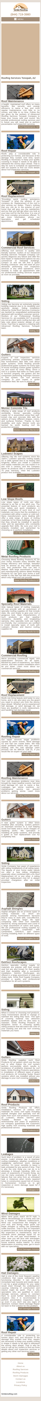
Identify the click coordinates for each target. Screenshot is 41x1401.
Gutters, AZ (34, 384)
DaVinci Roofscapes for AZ (26, 986)
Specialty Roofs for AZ (29, 632)
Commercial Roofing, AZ (28, 277)
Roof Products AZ (31, 1130)
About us (20, 1366)
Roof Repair (33, 1354)
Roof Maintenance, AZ (29, 127)
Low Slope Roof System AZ (26, 533)
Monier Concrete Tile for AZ (26, 430)
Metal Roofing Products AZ (26, 580)
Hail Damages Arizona (29, 1308)
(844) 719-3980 (21, 14)
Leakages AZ (33, 1190)
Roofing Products (20, 1372)
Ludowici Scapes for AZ (28, 475)
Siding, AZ (34, 331)
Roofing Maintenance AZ (27, 796)
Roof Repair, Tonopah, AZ (27, 172)
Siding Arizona (32, 885)
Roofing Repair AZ (30, 754)
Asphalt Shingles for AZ (28, 938)
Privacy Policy (20, 1385)
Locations (20, 1382)
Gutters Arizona (32, 839)
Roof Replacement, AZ (28, 224)
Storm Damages (20, 1376)
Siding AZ (34, 1033)
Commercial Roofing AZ (28, 671)
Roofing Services (20, 1369)
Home (20, 1363)
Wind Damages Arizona (28, 1249)
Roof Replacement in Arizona (25, 713)
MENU (20, 19)
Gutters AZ (34, 1081)
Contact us (20, 1379)
